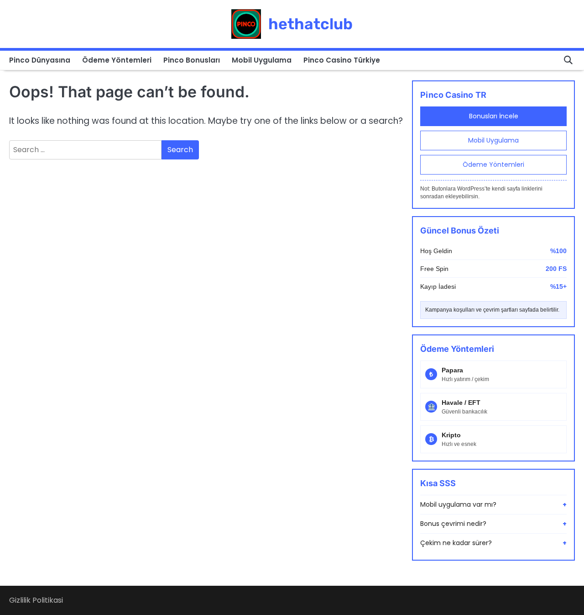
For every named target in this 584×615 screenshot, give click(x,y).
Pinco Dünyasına (39, 60)
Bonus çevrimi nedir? (493, 523)
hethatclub (310, 24)
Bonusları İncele (493, 116)
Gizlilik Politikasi (36, 600)
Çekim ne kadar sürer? (493, 542)
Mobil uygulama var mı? (493, 504)
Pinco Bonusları (191, 60)
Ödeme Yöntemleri (116, 60)
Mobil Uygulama (262, 60)
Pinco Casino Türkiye (341, 60)
